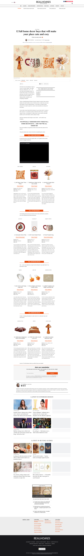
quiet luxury (20, 299)
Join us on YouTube (37, 523)
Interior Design (40, 5)
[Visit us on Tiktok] (72, 1)
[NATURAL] (48, 174)
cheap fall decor (45, 358)
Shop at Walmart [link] (48, 289)
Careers (53, 543)
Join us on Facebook (37, 530)
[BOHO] (34, 328)
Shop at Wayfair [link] (20, 186)
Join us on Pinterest (37, 528)
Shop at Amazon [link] (48, 186)
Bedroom (35, 80)
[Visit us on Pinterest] (66, 1)
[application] (34, 152)
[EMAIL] (25, 385)
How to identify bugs (52, 8)
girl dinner (18, 244)
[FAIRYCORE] (48, 328)
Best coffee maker (58, 524)
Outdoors (52, 5)
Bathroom (31, 80)
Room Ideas (46, 5)
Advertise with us (48, 520)
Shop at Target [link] (34, 186)
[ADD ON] (34, 277)
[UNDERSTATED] (48, 277)
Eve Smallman (23, 384)
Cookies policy (48, 543)
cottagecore (24, 252)
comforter (16, 353)
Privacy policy (41, 543)
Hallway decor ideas (62, 8)
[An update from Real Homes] (42, 492)
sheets (34, 348)
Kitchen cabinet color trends (41, 8)
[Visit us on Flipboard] (71, 1)
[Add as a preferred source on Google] (42, 549)
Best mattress (57, 520)
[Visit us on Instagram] (69, 1)
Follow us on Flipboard (38, 532)
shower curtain (30, 298)
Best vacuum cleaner (59, 522)
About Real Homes (48, 522)
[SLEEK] (20, 277)
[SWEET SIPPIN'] (48, 226)
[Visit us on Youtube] (68, 1)
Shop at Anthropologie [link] (20, 237)
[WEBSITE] (23, 385)
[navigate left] (14, 80)
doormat (53, 304)
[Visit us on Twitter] (65, 1)
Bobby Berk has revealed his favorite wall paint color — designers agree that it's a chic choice (42, 507)
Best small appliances (59, 529)
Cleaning (24, 5)
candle (37, 198)
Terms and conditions (33, 543)
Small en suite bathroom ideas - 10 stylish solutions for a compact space (42, 512)
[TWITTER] (22, 385)
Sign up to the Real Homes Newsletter (38, 521)
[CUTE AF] (20, 226)
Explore (62, 5)
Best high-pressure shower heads (29, 8)
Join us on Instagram (37, 525)
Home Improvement (31, 5)
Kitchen (27, 80)
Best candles (57, 531)
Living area (23, 80)
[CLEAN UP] (34, 226)
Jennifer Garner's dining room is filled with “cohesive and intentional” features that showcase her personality (42, 502)
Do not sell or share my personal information (42, 545)
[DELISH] (34, 174)
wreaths (23, 97)
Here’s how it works (49, 42)
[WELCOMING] (20, 174)
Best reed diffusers (58, 526)
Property (57, 5)
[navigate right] (69, 80)
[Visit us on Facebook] (63, 1)
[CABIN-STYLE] (20, 328)
